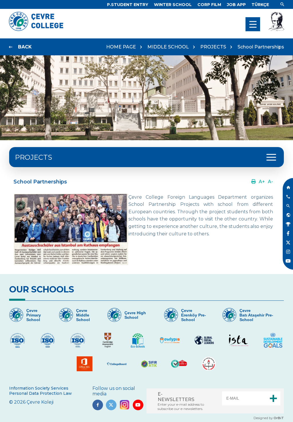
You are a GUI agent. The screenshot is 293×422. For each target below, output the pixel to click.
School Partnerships (260, 47)
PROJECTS (213, 47)
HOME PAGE (121, 47)
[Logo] (36, 29)
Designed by (269, 418)
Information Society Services (38, 388)
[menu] (253, 24)
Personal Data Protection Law (40, 393)
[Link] (282, 4)
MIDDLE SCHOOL (168, 47)
